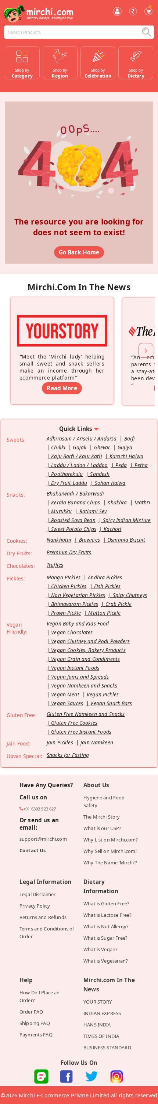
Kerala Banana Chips (75, 502)
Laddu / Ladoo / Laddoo (79, 465)
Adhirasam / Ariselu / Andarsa (81, 438)
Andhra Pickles (105, 577)
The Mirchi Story (101, 816)
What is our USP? (102, 828)
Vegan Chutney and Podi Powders (90, 641)
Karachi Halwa (126, 456)
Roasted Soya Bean (73, 520)
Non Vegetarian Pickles (78, 595)
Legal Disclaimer (37, 894)
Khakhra (117, 502)
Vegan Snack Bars (111, 703)
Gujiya (125, 447)
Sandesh (99, 473)
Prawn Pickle (66, 612)
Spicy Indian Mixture (127, 520)
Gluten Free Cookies (74, 722)
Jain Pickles (60, 742)
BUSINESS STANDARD (107, 1047)
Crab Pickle (118, 603)
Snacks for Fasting (68, 754)
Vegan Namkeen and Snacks (84, 685)
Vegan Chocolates (72, 632)
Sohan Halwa (110, 482)
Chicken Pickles (68, 586)
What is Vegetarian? (105, 960)
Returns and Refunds (43, 917)
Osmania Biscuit (126, 539)
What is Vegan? (100, 949)
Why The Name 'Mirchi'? (110, 862)
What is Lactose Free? (107, 915)
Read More (62, 388)
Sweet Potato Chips (73, 528)
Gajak (79, 447)
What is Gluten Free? (106, 903)
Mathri (142, 502)
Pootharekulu (67, 473)
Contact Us (32, 850)
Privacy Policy (34, 905)
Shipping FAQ (34, 1023)
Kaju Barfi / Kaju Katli (76, 456)
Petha (141, 465)
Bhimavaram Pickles (74, 603)
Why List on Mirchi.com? (110, 839)
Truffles (55, 564)
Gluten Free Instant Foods (81, 731)
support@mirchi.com (43, 839)
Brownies (89, 539)
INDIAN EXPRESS (102, 1013)
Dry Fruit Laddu (69, 482)
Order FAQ (31, 1011)
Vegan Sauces (67, 703)
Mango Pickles (63, 577)
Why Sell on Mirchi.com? (110, 851)
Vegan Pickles (103, 694)
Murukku (61, 511)
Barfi (129, 438)
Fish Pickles (107, 586)
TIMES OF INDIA (101, 1036)
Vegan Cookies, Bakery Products (88, 650)
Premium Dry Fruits (69, 552)
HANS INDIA (97, 1024)
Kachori (112, 528)
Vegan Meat (65, 694)
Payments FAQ (36, 1034)
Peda (121, 465)
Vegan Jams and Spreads (80, 676)
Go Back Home (79, 252)
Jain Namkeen (96, 742)
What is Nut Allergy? (106, 926)
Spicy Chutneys (130, 595)
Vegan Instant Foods (75, 667)
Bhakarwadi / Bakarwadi (75, 493)
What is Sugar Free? (105, 938)
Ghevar (102, 447)
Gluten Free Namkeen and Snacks (86, 713)
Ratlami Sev (93, 511)
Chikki (58, 447)
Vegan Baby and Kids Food (78, 623)
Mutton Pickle (104, 612)
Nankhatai (59, 539)
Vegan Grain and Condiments (85, 658)
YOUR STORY (97, 1001)
